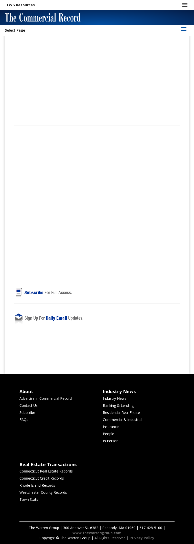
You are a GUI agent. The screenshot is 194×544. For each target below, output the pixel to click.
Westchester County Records (43, 492)
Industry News (114, 398)
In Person (110, 440)
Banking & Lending (118, 405)
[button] (20, 5)
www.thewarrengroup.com (97, 532)
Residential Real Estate (121, 412)
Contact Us (28, 405)
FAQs (23, 419)
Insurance (111, 426)
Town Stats (28, 499)
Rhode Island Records (37, 485)
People (108, 433)
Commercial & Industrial (122, 419)
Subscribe (27, 412)
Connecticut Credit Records (41, 478)
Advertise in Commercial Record (45, 398)
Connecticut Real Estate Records (46, 471)
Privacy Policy (142, 537)
